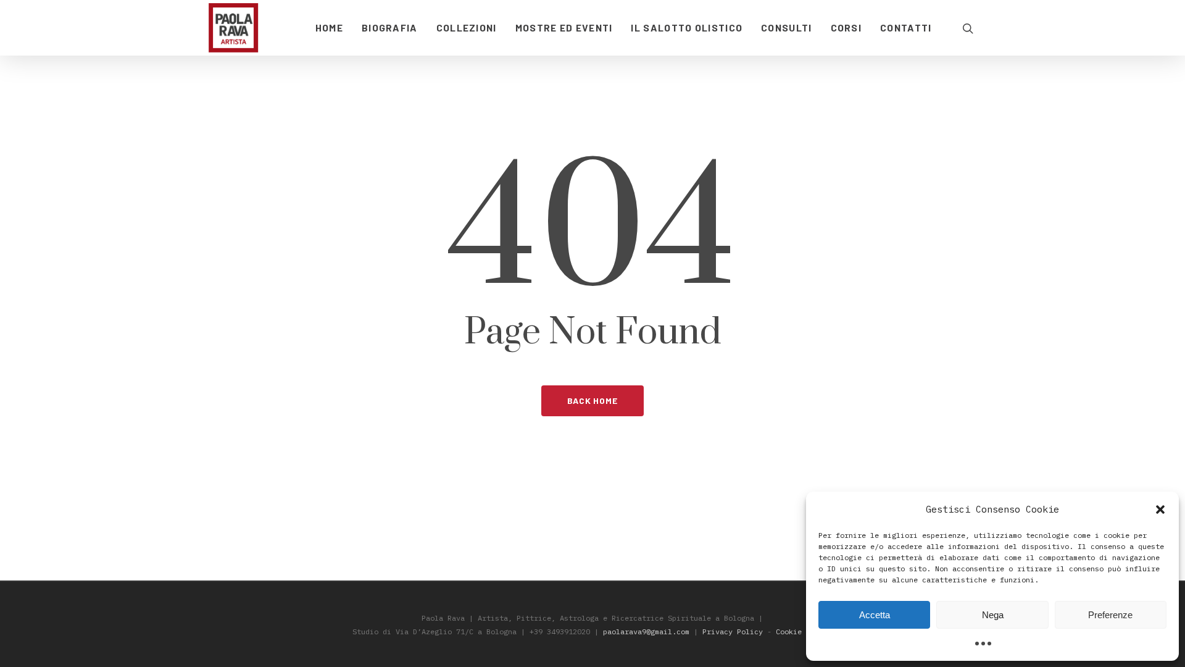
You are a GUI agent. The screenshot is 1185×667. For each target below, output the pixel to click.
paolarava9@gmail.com (646, 631)
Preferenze (1110, 615)
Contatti (905, 27)
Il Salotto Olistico (686, 27)
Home (329, 27)
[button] (1160, 509)
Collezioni (466, 27)
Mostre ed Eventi (564, 27)
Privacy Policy (732, 631)
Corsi (846, 27)
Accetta (874, 615)
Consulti (786, 27)
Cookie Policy (804, 631)
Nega (993, 615)
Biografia (390, 27)
